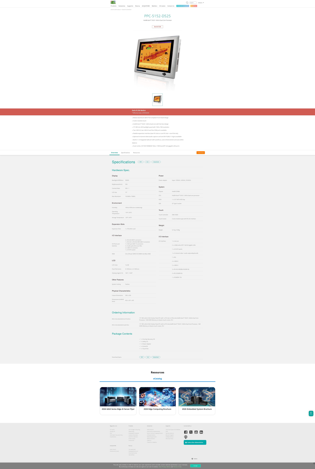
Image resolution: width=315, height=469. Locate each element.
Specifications (125, 153)
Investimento (113, 437)
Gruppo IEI (112, 431)
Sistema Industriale (133, 435)
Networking (131, 431)
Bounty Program (170, 435)
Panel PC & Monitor (126, 9)
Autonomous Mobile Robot (153, 431)
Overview (114, 153)
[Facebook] (186, 431)
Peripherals (131, 440)
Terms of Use (177, 467)
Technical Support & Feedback (173, 429)
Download (201, 152)
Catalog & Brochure (133, 451)
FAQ (167, 431)
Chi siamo (112, 429)
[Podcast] (186, 436)
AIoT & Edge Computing (134, 429)
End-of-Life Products (116, 9)
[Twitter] (191, 431)
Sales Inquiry (113, 449)
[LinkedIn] (201, 431)
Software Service (169, 437)
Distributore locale (114, 451)
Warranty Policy (169, 438)
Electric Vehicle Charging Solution (155, 433)
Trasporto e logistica (152, 442)
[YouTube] (196, 431)
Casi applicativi (132, 449)
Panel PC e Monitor (133, 437)
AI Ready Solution (151, 435)
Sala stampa (131, 455)
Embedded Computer (134, 433)
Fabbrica (149, 440)
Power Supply (132, 438)
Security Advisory (170, 433)
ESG (111, 433)
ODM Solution (150, 429)
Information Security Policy (116, 435)
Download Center (133, 453)
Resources (136, 153)
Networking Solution (152, 437)
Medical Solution (151, 438)
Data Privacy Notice (164, 467)
